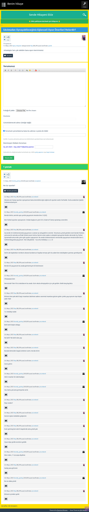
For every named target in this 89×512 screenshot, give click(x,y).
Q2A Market (83, 510)
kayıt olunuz (50, 152)
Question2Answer (62, 510)
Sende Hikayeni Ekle (41, 14)
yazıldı (50, 45)
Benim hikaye (15, 3)
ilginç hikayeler (17, 45)
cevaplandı (38, 181)
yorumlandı (35, 197)
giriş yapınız (39, 152)
